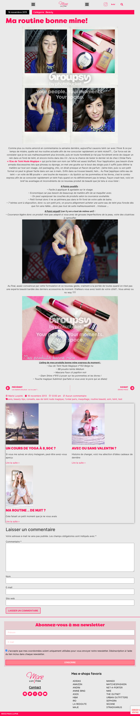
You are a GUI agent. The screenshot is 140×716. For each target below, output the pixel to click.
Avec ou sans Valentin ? (94, 448)
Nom (8, 576)
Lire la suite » (13, 462)
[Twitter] (30, 694)
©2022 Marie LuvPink (9, 714)
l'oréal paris (71, 399)
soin (109, 399)
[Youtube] (45, 694)
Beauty (49, 12)
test (120, 399)
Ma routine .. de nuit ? (26, 510)
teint (114, 399)
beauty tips (19, 399)
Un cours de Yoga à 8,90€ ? (31, 448)
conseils (31, 399)
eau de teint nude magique (50, 399)
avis (10, 399)
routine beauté (98, 399)
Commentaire (13, 541)
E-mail (9, 587)
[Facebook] (25, 694)
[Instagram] (35, 694)
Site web (10, 598)
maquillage (83, 399)
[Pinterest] (40, 694)
